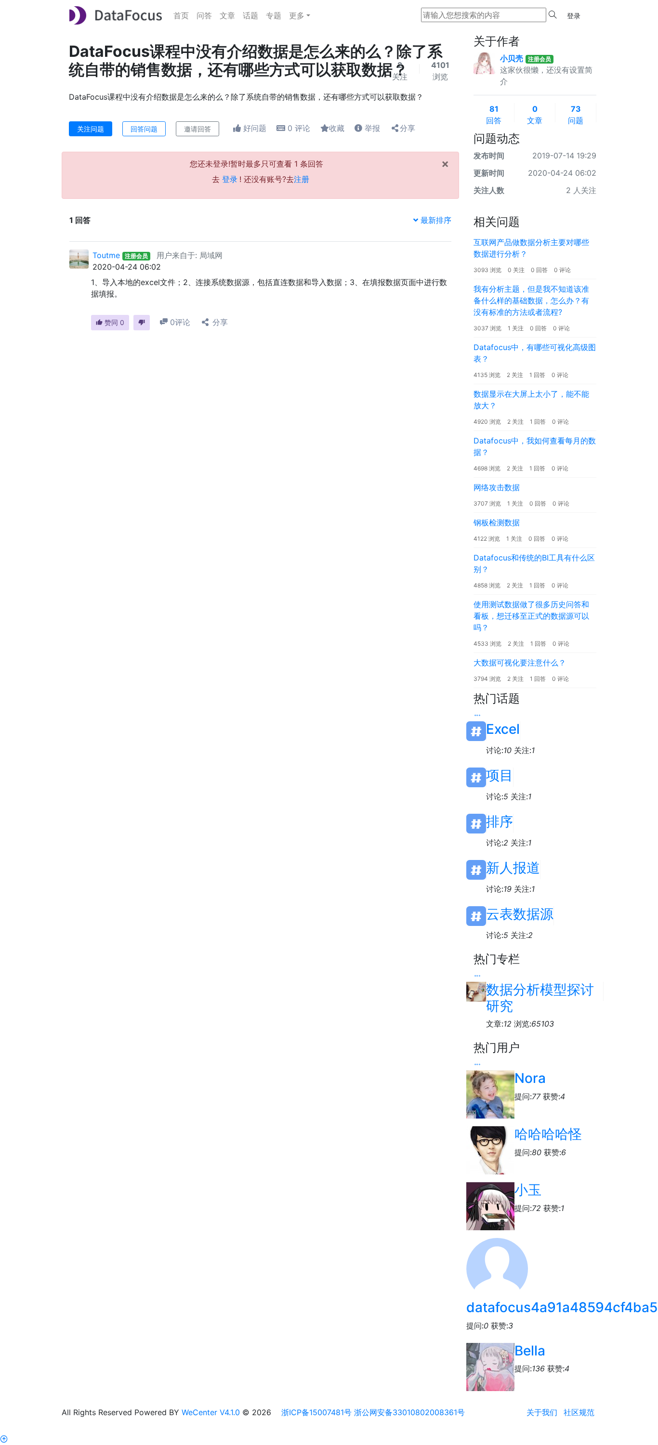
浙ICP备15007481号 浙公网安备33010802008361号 (373, 1412)
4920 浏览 (487, 421)
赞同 (113, 322)
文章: (499, 1023)
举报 (371, 128)
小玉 (527, 1190)
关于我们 (541, 1412)
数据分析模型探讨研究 (540, 991)
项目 (499, 775)
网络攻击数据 (497, 487)
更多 (296, 15)
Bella (529, 1350)
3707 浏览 (487, 503)
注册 (301, 179)
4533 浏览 (487, 643)
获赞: (554, 1096)
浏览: (534, 1023)
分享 (407, 128)
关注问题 (90, 129)
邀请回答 (197, 129)
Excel (503, 729)
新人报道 (513, 868)
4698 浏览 (487, 468)
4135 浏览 (487, 374)
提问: (527, 1096)
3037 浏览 (487, 328)
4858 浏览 (487, 585)
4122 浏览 (487, 538)
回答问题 (144, 129)
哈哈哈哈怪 (548, 1134)
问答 (204, 15)
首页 (181, 15)
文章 (227, 15)
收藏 (336, 128)
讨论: (499, 750)
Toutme (106, 255)
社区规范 (579, 1412)
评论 (299, 128)
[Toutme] (79, 258)
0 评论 (562, 269)
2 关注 (515, 374)
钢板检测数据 (497, 522)
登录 (573, 16)
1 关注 (516, 328)
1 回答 (537, 374)
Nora (530, 1078)
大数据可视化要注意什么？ (520, 662)
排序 (499, 822)
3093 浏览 (487, 269)
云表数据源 (519, 914)
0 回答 (539, 269)
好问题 (253, 128)
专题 (273, 15)
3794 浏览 (487, 678)
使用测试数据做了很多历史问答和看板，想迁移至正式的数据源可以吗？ (531, 615)
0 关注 (516, 269)
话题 (250, 15)
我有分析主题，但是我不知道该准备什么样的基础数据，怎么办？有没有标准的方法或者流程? (531, 300)
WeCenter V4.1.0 (211, 1412)
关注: (524, 750)
